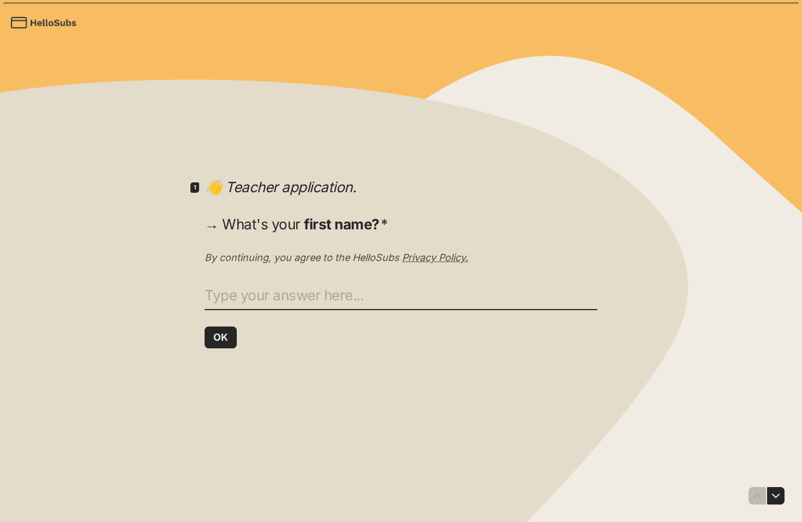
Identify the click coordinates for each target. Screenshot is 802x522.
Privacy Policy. (435, 257)
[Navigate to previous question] (757, 496)
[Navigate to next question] (776, 496)
